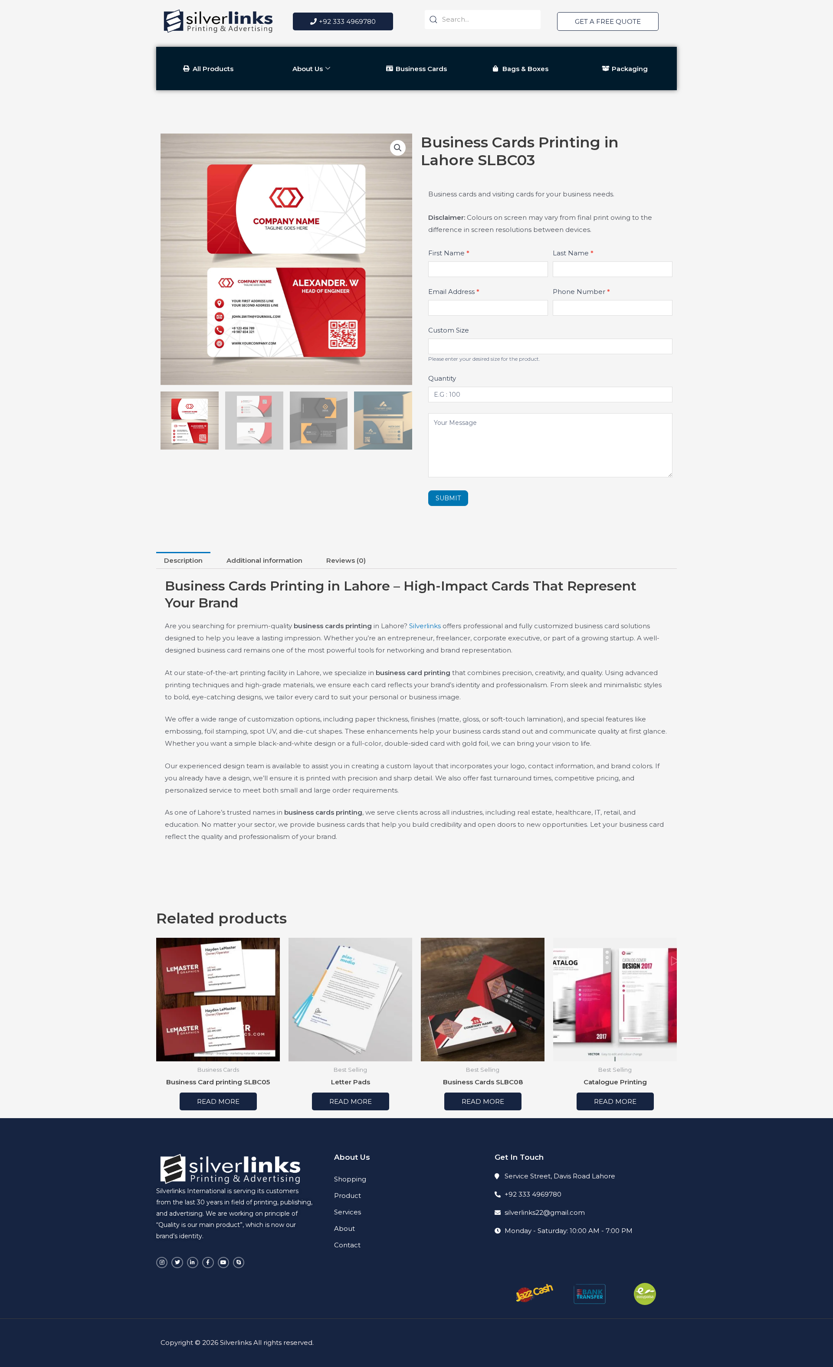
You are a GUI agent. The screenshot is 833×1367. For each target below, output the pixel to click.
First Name (448, 253)
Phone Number (581, 291)
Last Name (573, 253)
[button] (398, 148)
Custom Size (448, 330)
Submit (448, 498)
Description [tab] (183, 560)
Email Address (453, 291)
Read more (218, 1101)
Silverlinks (425, 626)
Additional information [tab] (264, 560)
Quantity (442, 378)
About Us (307, 69)
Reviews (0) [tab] (346, 560)
